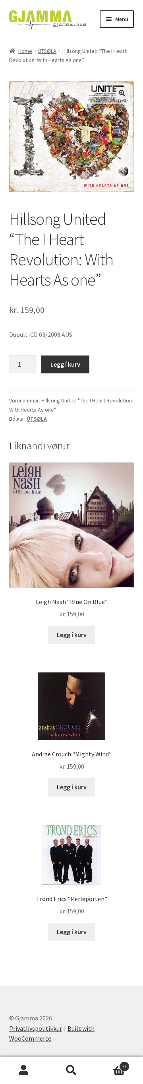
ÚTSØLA (47, 50)
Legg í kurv (65, 364)
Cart (110, 1063)
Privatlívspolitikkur (35, 1028)
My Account (24, 1070)
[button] (122, 93)
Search (71, 1070)
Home (25, 50)
